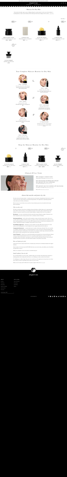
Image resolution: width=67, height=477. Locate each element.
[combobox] (63, 18)
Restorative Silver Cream (44, 106)
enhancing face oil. (50, 178)
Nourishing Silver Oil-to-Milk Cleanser (23, 86)
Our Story (2, 281)
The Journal (2, 289)
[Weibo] (59, 296)
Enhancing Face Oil (22, 119)
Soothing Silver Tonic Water (44, 89)
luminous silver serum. (50, 187)
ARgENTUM (35, 296)
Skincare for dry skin (5, 7)
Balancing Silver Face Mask (23, 136)
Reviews (15, 286)
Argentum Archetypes (4, 286)
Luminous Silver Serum (23, 102)
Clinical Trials (3, 284)
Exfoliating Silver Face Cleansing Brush (44, 123)
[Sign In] (61, 3)
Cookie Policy (16, 284)
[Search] (65, 3)
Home (1, 7)
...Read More (51, 13)
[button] (29, 4)
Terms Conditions (17, 281)
